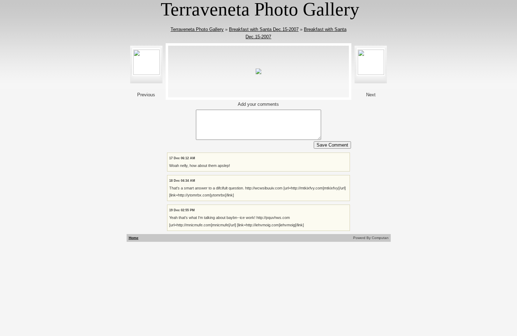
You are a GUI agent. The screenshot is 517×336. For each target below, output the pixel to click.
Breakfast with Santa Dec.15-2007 (264, 29)
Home (134, 238)
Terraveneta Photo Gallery (197, 29)
